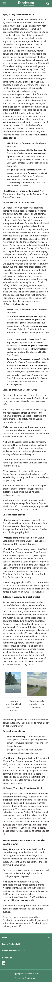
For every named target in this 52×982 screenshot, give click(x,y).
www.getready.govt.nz (34, 591)
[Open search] (48, 4)
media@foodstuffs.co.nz (26, 134)
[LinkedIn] (3, 963)
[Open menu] (4, 3)
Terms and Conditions (25, 978)
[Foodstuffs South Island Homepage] (26, 3)
